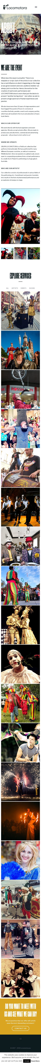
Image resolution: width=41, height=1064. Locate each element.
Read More (35, 1061)
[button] (36, 7)
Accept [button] (26, 1061)
